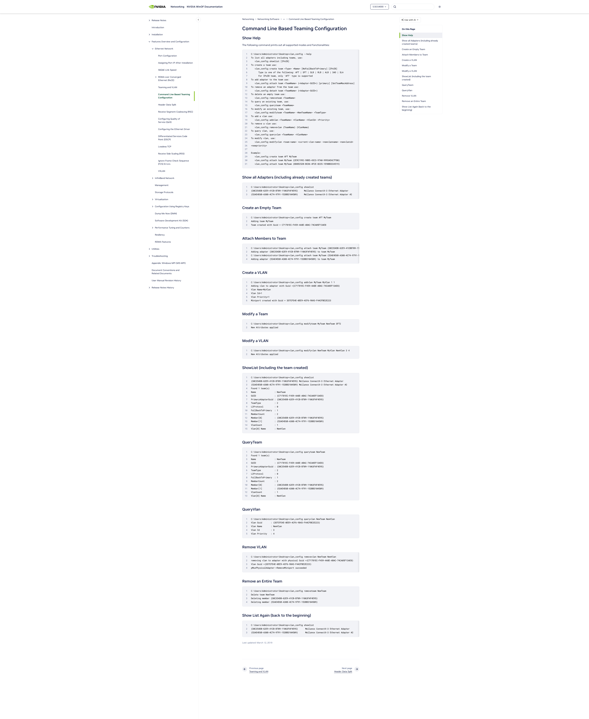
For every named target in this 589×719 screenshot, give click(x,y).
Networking (177, 6)
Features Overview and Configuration (170, 41)
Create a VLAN (409, 60)
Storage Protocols (164, 192)
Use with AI (410, 19)
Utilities (155, 249)
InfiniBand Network (164, 178)
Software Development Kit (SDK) (171, 220)
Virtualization (161, 199)
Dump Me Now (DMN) (166, 213)
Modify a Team (409, 65)
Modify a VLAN (409, 71)
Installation (157, 34)
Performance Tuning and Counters (172, 227)
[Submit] (394, 6)
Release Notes (159, 20)
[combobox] (412, 7)
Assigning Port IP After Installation (175, 63)
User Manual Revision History (166, 280)
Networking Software (268, 19)
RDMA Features (163, 242)
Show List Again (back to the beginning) (416, 108)
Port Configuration (167, 55)
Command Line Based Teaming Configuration (174, 96)
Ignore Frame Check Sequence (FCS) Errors (173, 162)
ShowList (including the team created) (416, 78)
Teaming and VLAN (167, 87)
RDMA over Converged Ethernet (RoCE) (169, 79)
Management (161, 185)
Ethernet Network (164, 48)
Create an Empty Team (413, 49)
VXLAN (161, 171)
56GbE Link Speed (167, 70)
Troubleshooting (160, 256)
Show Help (407, 35)
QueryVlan (407, 90)
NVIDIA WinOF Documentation (205, 6)
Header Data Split (167, 104)
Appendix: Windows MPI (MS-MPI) (169, 263)
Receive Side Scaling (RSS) (171, 153)
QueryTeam (407, 85)
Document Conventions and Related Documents (165, 272)
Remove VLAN (409, 95)
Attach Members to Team (415, 54)
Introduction (158, 27)
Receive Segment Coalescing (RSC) (175, 112)
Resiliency (160, 235)
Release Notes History (163, 287)
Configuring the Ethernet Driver (174, 129)
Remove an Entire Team (414, 101)
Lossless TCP (164, 146)
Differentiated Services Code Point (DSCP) (172, 138)
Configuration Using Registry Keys (172, 206)
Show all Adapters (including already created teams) (420, 42)
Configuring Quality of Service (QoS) (169, 121)
